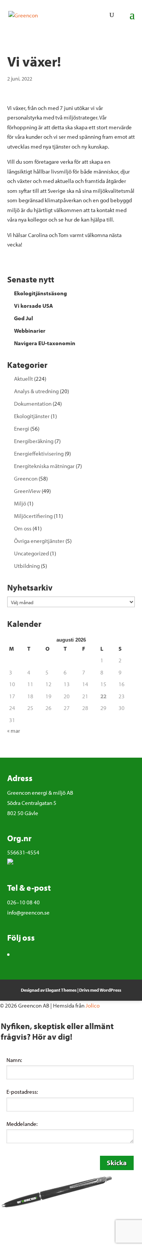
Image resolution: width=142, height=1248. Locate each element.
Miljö (20, 503)
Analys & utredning (36, 391)
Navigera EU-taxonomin (44, 343)
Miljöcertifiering (33, 515)
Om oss (22, 528)
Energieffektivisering (39, 453)
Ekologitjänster (32, 416)
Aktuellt (23, 378)
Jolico (93, 1005)
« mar (13, 730)
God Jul (23, 318)
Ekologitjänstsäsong (40, 293)
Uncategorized (31, 553)
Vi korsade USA (33, 305)
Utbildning (27, 565)
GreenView (27, 491)
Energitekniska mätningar (44, 466)
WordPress (110, 990)
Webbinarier (29, 330)
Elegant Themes (60, 990)
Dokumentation (32, 403)
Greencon (25, 478)
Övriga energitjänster (39, 540)
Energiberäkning (33, 441)
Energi (21, 428)
